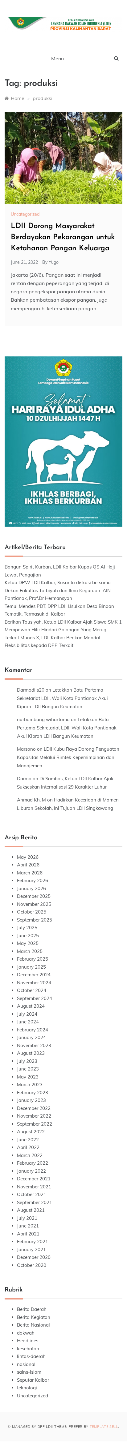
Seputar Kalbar (33, 1380)
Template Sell (104, 1426)
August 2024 (31, 1006)
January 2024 (31, 1037)
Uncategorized (25, 214)
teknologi (27, 1388)
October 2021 (31, 1194)
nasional (26, 1364)
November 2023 (34, 1045)
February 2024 (32, 1030)
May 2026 (28, 857)
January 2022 (31, 1171)
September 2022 (34, 1124)
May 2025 (28, 943)
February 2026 (32, 880)
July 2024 (27, 1014)
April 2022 (28, 1147)
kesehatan (28, 1349)
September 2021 (34, 1202)
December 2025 (34, 896)
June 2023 (28, 1069)
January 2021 (31, 1249)
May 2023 (28, 1077)
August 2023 (31, 1053)
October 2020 (31, 1265)
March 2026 (30, 873)
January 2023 (31, 1100)
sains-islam (29, 1372)
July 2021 (27, 1218)
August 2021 (31, 1210)
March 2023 (30, 1084)
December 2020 (34, 1257)
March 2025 (30, 951)
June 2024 (28, 1022)
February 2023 (32, 1092)
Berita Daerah (32, 1309)
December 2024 (34, 975)
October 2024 (31, 990)
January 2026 (31, 888)
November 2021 (34, 1187)
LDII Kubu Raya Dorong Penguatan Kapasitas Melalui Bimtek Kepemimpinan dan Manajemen (68, 757)
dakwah (26, 1333)
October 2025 (31, 912)
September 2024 (34, 998)
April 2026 (28, 865)
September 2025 (34, 920)
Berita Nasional (33, 1325)
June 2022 (28, 1140)
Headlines (27, 1341)
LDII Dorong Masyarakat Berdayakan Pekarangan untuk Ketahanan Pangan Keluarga (63, 237)
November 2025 (34, 904)
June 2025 (28, 935)
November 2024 (34, 983)
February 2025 (32, 959)
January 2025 (31, 967)
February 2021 (32, 1241)
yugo (54, 262)
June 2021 (28, 1226)
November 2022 (34, 1116)
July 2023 (27, 1061)
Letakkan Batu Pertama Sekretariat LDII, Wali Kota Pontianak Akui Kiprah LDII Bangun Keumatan (62, 698)
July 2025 (27, 927)
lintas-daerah (31, 1356)
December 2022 (34, 1108)
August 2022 (31, 1132)
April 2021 (28, 1234)
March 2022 (30, 1155)
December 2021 (34, 1179)
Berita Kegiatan (33, 1317)
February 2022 (32, 1163)
